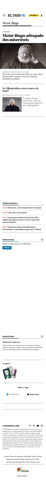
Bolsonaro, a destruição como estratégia (24, 208)
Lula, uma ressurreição (17, 213)
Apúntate (7, 248)
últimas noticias (9, 203)
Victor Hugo (10, 23)
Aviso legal (27, 456)
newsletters (8, 240)
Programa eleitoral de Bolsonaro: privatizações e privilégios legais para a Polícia (21, 228)
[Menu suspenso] (4, 15)
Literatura (6, 32)
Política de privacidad (13, 459)
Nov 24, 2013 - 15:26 (22, 95)
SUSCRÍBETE (34, 15)
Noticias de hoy (35, 462)
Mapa (22, 459)
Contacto (7, 456)
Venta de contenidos (16, 456)
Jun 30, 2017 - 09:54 (21, 72)
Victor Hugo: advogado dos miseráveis (22, 37)
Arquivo (6, 364)
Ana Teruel (6, 95)
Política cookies (36, 456)
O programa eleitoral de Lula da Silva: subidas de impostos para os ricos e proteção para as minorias (21, 219)
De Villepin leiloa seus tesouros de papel (20, 90)
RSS (23, 462)
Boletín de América (11, 342)
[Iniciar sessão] (42, 15)
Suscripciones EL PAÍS (32, 459)
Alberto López (7, 72)
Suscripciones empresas (13, 462)
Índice (27, 462)
